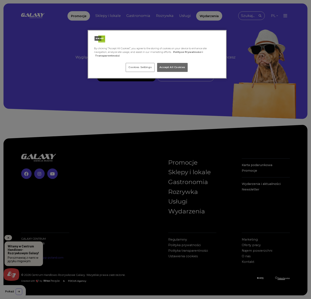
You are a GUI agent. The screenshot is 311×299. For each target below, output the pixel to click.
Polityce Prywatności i (188, 52)
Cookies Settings (140, 67)
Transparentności (107, 55)
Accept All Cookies (172, 67)
